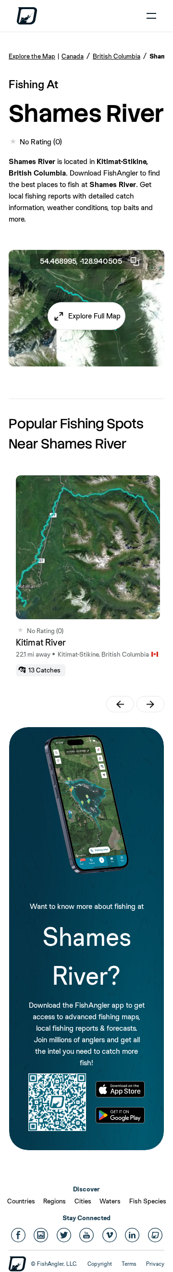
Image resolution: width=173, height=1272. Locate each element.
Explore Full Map (94, 316)
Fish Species (147, 1201)
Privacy (155, 1264)
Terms (129, 1264)
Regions (54, 1201)
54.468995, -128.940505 (81, 261)
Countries (21, 1201)
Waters (110, 1201)
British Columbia (116, 56)
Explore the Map (32, 56)
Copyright (99, 1264)
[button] (86, 316)
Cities (82, 1201)
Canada (73, 56)
